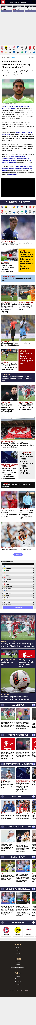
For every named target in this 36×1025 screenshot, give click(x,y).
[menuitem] (3, 2)
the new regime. (13, 174)
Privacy (18, 964)
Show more (18, 554)
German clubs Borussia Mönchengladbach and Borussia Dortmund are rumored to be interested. (15, 158)
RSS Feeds (18, 981)
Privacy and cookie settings (18, 967)
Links (18, 984)
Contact (18, 950)
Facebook (18, 979)
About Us (18, 948)
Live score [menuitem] (14, 2)
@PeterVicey (14, 57)
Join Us (18, 953)
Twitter (18, 976)
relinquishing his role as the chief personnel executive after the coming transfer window (17, 168)
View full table (18, 607)
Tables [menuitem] (23, 2)
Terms (18, 962)
